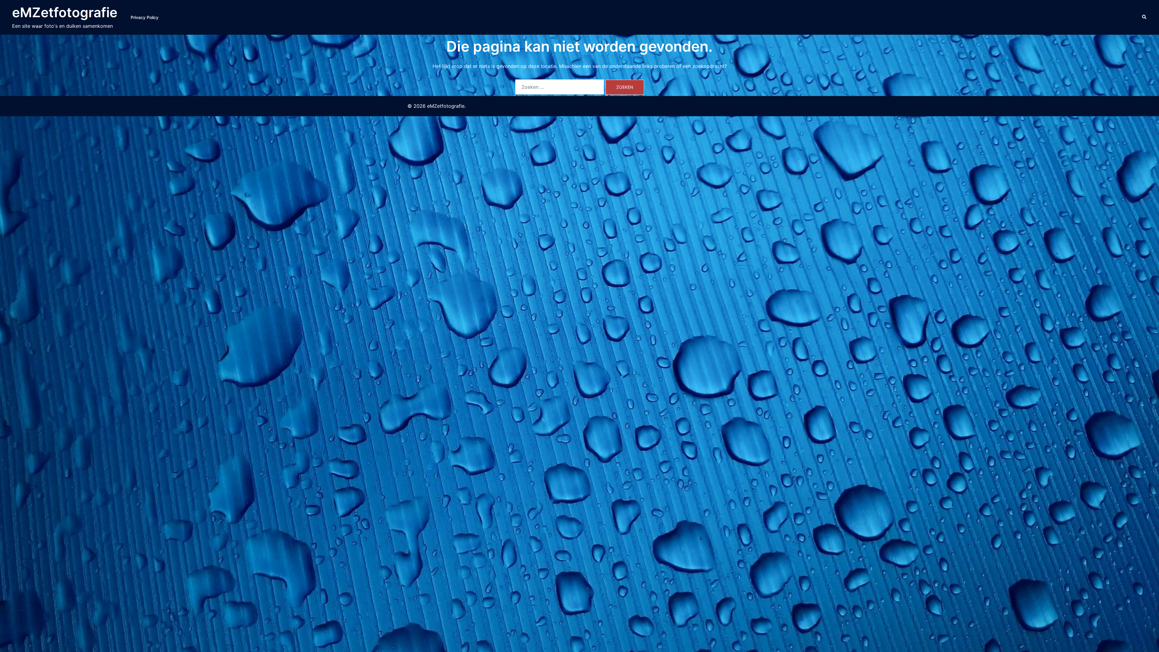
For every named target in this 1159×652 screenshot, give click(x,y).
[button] (1144, 17)
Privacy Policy (144, 17)
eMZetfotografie (64, 12)
